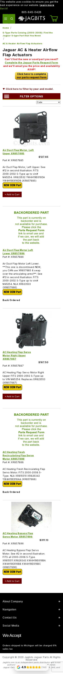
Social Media (11, 625)
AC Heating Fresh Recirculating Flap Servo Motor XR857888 (18, 455)
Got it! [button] (4, 8)
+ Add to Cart (12, 194)
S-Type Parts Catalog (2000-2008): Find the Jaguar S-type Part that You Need (28, 34)
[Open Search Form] (12, 19)
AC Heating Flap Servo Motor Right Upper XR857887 (17, 355)
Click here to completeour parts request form (31, 75)
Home (6, 28)
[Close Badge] (48, 664)
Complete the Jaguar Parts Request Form (31, 62)
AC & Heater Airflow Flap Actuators (22, 43)
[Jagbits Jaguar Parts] (31, 18)
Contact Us (10, 617)
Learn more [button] (47, 5)
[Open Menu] (6, 19)
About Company (13, 601)
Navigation (9, 609)
